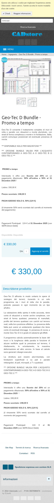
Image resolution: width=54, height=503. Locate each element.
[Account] (21, 42)
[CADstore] (27, 34)
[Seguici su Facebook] (5, 467)
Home (4, 54)
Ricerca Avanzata (28, 27)
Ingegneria (12, 54)
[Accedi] (27, 42)
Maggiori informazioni (22, 13)
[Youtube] (11, 467)
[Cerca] (51, 21)
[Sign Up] (34, 42)
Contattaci (23, 453)
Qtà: (21, 251)
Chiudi (7, 13)
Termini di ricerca (23, 447)
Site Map (9, 447)
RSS (33, 453)
